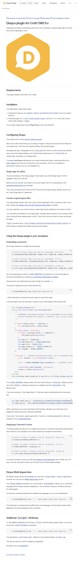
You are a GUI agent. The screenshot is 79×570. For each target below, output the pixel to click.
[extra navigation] (75, 3)
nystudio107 (23, 546)
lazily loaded (11, 163)
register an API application (45, 460)
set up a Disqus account (33, 139)
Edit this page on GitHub (16, 555)
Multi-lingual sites (31, 479)
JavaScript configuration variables (45, 277)
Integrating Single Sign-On (15, 185)
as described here (24, 419)
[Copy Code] (69, 252)
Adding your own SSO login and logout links (34, 205)
